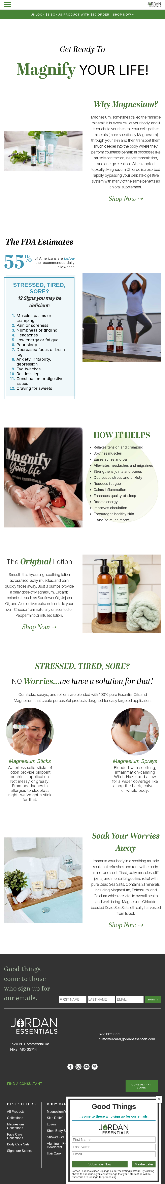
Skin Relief (55, 1118)
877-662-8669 (110, 1034)
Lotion (51, 1124)
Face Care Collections (15, 1136)
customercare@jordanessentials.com (127, 1039)
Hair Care (54, 1153)
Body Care (58, 1104)
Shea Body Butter (59, 1131)
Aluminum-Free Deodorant (58, 1145)
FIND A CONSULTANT (24, 1084)
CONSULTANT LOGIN (141, 1086)
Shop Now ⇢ (126, 199)
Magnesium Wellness (62, 1111)
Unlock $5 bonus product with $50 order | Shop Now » (82, 14)
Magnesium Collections (15, 1126)
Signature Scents (19, 1150)
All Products (15, 1111)
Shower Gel (55, 1137)
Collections (15, 1118)
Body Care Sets (18, 1144)
